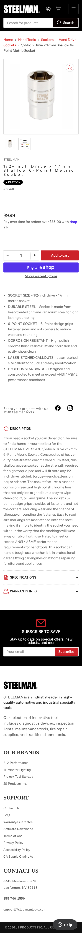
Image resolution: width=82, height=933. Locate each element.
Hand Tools (27, 39)
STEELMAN (11, 159)
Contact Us (11, 808)
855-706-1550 (14, 898)
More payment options (41, 276)
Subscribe (66, 651)
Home (8, 39)
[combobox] (41, 23)
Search (68, 22)
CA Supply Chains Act (18, 856)
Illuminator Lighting (17, 770)
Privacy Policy (13, 842)
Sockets (47, 39)
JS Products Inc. (15, 783)
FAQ (6, 815)
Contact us (20, 871)
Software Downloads (18, 829)
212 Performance (15, 763)
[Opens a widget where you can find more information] (64, 925)
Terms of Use (13, 836)
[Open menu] (74, 9)
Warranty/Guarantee (18, 822)
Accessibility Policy (16, 849)
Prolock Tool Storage (18, 776)
